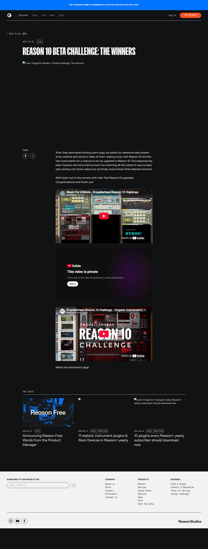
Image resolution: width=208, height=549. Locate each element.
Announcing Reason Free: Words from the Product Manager (43, 440)
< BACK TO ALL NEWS (17, 33)
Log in (172, 15)
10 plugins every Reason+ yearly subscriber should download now (159, 440)
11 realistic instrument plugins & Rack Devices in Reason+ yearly (103, 438)
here (85, 367)
